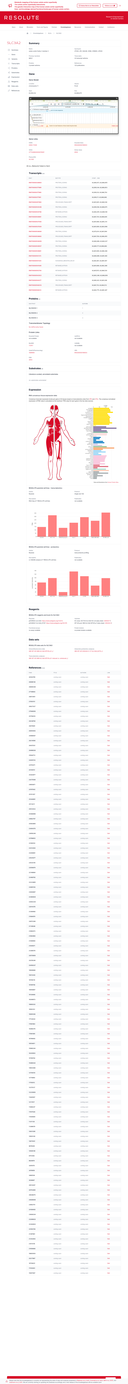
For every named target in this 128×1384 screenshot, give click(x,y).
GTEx (96, 399)
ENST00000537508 (35, 221)
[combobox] (71, 104)
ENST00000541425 (35, 261)
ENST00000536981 (35, 217)
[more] (30, 98)
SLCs (49, 33)
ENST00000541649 (35, 265)
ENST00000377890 (35, 192)
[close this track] (32, 109)
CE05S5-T (107, 621)
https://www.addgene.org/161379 (56, 623)
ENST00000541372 (35, 256)
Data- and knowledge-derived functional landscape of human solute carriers (42, 9)
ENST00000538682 (35, 236)
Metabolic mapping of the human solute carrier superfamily (36, 2)
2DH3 (30, 360)
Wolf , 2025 (108, 1380)
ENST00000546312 (35, 290)
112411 (31, 345)
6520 (76, 152)
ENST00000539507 (35, 246)
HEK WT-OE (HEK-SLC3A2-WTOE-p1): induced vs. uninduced (47, 658)
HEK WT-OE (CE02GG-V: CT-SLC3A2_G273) (87, 651)
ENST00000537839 (35, 226)
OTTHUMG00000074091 (36, 152)
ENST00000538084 (35, 231)
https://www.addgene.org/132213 (52, 621)
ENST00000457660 (35, 202)
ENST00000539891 (35, 251)
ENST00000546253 (35, 285)
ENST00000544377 (35, 280)
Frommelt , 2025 (96, 1380)
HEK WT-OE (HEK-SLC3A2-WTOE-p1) (40, 651)
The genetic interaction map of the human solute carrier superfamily (39, 7)
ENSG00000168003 (80, 145)
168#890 (32, 352)
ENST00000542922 (35, 275)
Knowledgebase (38, 33)
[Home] (27, 33)
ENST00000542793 (35, 270)
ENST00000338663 (35, 182)
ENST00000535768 (35, 212)
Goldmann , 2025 (15, 1382)
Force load (115, 126)
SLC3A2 (58, 33)
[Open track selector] (33, 104)
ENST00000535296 (35, 207)
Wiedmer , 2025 (83, 1380)
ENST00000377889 (35, 187)
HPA (90, 399)
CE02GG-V (108, 623)
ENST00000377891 (35, 197)
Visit (108, 677)
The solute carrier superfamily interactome (30, 4)
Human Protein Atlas (113, 482)
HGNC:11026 (33, 145)
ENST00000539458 (35, 241)
